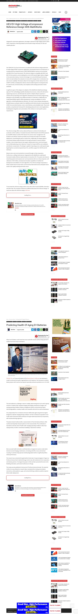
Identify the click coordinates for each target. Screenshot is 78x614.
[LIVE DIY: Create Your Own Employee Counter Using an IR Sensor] (54, 189)
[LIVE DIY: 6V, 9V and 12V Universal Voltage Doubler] (54, 200)
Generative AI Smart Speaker (63, 71)
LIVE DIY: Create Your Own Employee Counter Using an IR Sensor (64, 188)
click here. (27, 190)
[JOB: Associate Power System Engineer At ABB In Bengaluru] (54, 269)
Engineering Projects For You (14, 18)
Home (7, 18)
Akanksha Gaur (12, 31)
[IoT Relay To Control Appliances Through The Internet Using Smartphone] (54, 67)
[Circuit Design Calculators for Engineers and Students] (54, 284)
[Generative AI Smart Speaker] (54, 73)
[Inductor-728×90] (39, 613)
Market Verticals (30, 20)
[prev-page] (52, 82)
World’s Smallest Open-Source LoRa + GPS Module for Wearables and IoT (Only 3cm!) (64, 98)
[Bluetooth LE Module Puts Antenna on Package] (54, 125)
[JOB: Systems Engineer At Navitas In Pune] (54, 258)
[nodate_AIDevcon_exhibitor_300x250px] (28, 128)
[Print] (47, 31)
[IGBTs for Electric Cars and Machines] (54, 221)
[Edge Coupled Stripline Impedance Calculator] (54, 295)
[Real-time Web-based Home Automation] (54, 93)
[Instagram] (53, 1)
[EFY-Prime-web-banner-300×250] (61, 51)
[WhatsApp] (41, 31)
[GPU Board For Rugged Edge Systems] (54, 237)
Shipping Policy (10, 611)
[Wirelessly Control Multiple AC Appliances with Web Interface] (54, 110)
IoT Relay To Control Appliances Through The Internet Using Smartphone (64, 66)
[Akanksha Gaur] (9, 31)
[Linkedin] (55, 1)
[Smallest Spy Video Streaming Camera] (54, 105)
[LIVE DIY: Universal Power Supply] (54, 195)
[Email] (44, 31)
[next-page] (54, 82)
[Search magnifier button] (66, 12)
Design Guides (18, 20)
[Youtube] (58, 1)
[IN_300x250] (61, 32)
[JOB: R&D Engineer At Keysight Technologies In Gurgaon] (54, 264)
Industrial (39, 20)
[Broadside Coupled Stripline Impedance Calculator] (54, 290)
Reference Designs (24, 20)
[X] (57, 1)
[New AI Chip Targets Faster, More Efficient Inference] (54, 174)
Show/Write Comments (27, 214)
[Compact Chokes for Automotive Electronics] (54, 226)
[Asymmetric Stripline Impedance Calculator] (54, 301)
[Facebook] (51, 1)
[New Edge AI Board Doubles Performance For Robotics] (54, 168)
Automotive (35, 20)
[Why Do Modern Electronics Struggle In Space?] (54, 78)
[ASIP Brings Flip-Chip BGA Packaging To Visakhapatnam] (54, 157)
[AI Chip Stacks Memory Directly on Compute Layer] (54, 142)
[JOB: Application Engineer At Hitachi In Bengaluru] (54, 252)
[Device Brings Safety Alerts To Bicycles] (54, 136)
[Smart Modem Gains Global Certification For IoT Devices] (54, 163)
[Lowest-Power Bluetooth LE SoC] (54, 131)
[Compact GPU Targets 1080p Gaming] (54, 232)
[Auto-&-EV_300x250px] (28, 184)
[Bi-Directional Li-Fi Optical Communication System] (54, 61)
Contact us (16, 611)
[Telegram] (32, 31)
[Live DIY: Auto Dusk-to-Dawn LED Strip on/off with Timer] (54, 206)
